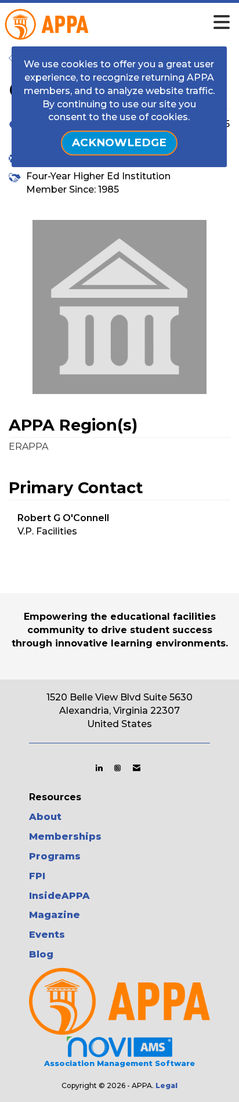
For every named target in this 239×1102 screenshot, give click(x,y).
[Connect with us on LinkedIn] (99, 767)
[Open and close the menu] (137, 23)
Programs (55, 856)
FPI (37, 875)
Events (47, 934)
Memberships (65, 836)
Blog (41, 954)
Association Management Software (119, 1063)
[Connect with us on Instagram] (117, 767)
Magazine (54, 914)
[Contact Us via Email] (136, 767)
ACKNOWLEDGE (119, 142)
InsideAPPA (59, 895)
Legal (166, 1085)
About (45, 816)
